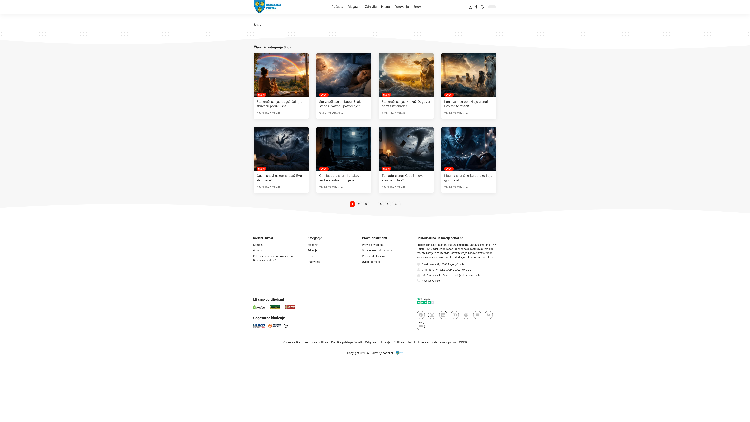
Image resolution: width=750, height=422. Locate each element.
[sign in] (470, 7)
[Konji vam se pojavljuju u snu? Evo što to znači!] (468, 75)
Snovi (261, 94)
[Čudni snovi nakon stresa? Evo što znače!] (281, 149)
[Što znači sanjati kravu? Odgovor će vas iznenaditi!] (406, 75)
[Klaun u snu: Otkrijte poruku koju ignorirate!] (468, 149)
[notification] (482, 7)
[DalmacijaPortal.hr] (267, 7)
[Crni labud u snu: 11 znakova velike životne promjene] (343, 149)
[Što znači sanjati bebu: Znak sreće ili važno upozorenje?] (343, 75)
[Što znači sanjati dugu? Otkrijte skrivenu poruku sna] (281, 75)
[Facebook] (476, 6)
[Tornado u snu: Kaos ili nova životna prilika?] (406, 149)
